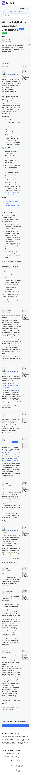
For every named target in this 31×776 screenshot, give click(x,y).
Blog (16, 756)
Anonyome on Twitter (16, 766)
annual (15, 144)
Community (23, 8)
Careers (17, 755)
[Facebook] (3, 58)
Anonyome (17, 764)
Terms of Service (10, 757)
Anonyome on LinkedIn (22, 766)
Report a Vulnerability (9, 755)
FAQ (28, 8)
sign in (6, 716)
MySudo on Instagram (19, 771)
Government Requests (9, 756)
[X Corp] (5, 58)
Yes (25, 71)
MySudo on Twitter (16, 771)
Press (12, 764)
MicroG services (6, 453)
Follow (3, 36)
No (29, 44)
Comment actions (26, 79)
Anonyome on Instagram (19, 766)
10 (28, 58)
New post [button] (15, 725)
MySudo (10, 3)
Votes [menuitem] (28, 66)
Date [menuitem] (25, 66)
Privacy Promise (10, 753)
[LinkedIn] (7, 58)
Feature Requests (18, 11)
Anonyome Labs (10, 733)
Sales (12, 765)
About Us (17, 753)
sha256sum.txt (8, 209)
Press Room (18, 757)
